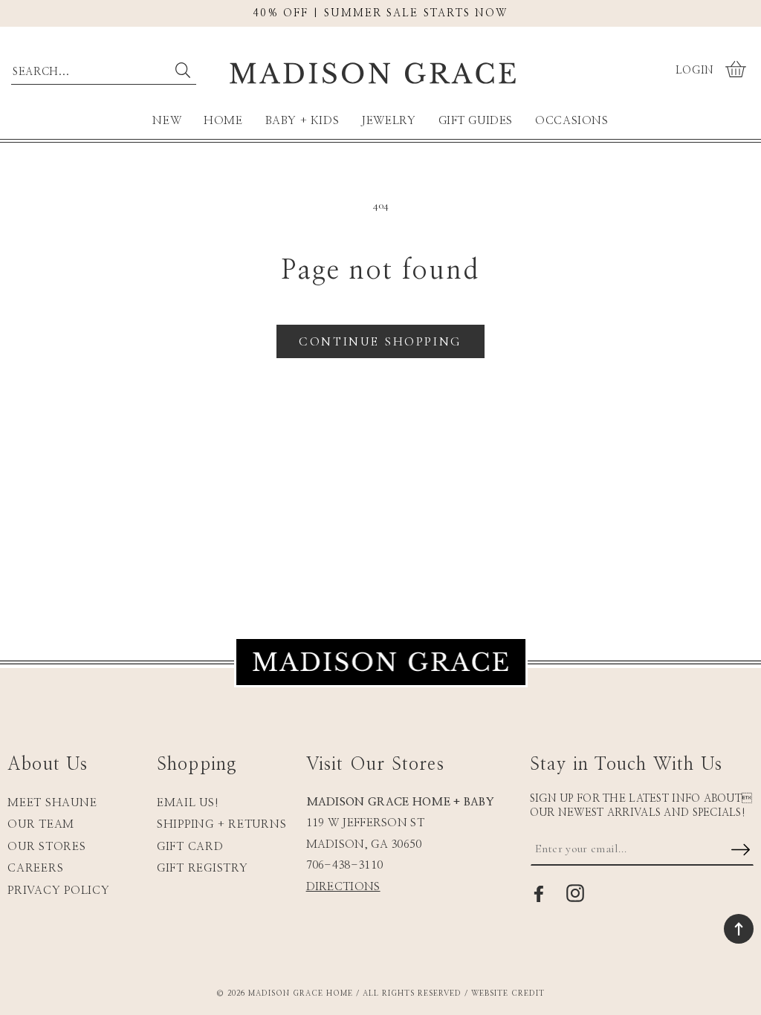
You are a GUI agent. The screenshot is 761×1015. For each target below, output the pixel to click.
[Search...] (183, 70)
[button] (737, 71)
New (166, 120)
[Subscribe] (740, 851)
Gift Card (190, 846)
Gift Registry (202, 868)
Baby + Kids (302, 120)
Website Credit (508, 993)
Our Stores (46, 846)
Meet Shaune (52, 802)
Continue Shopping (380, 341)
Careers (35, 868)
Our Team (40, 824)
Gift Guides (476, 120)
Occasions (571, 120)
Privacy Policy (58, 890)
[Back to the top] (739, 929)
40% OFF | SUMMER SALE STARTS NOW (380, 13)
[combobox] (103, 68)
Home (223, 120)
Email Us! (188, 802)
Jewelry (388, 120)
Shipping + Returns (222, 824)
